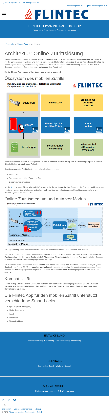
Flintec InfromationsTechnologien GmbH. (25, 412)
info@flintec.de (32, 3)
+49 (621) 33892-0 (12, 3)
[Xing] (9, 400)
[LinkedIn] (3, 400)
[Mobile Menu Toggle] (4, 14)
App (12, 187)
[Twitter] (14, 400)
